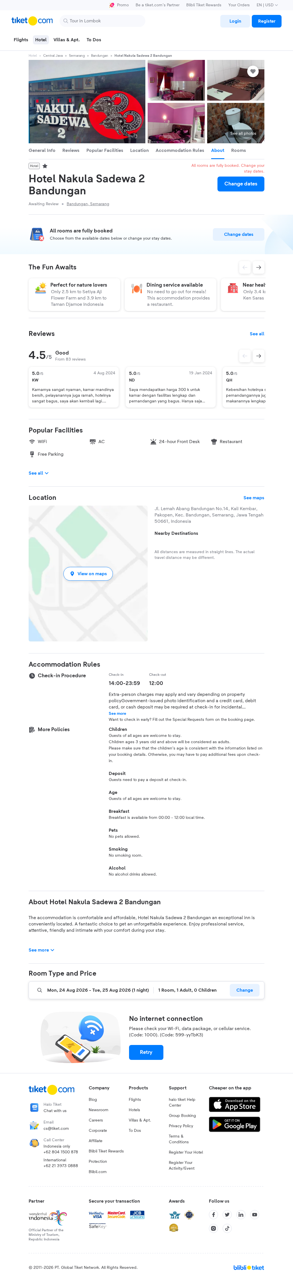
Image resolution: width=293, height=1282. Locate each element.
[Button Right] (258, 356)
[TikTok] (227, 1228)
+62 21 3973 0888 (60, 1166)
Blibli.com (98, 1172)
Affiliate (95, 1141)
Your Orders (239, 5)
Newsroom (98, 1110)
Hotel (33, 55)
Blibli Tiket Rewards (203, 5)
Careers (96, 1120)
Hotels (134, 1110)
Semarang (77, 55)
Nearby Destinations (176, 533)
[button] (88, 574)
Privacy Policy (181, 1126)
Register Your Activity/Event (182, 1165)
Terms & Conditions (179, 1139)
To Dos (135, 1130)
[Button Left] (245, 356)
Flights (135, 1099)
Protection (98, 1161)
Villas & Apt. (140, 1120)
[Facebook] (213, 1214)
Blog (93, 1099)
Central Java (53, 55)
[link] (235, 21)
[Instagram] (213, 1228)
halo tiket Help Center (182, 1102)
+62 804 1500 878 (60, 1152)
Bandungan (99, 55)
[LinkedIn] (241, 1214)
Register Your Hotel (186, 1152)
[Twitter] (227, 1214)
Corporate (98, 1130)
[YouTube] (254, 1214)
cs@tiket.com (56, 1128)
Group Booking (182, 1115)
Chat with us (55, 1110)
